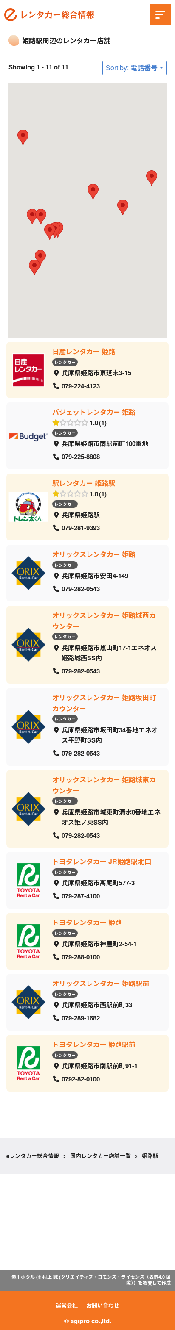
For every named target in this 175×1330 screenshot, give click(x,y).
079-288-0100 (81, 957)
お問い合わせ (102, 1305)
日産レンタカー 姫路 (83, 351)
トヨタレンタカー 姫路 (87, 922)
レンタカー (65, 362)
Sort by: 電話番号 (132, 67)
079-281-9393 (81, 528)
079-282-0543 (81, 589)
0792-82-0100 (81, 1079)
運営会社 (67, 1305)
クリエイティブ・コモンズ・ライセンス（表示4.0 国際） (116, 1280)
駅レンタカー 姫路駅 (83, 483)
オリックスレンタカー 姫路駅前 (100, 983)
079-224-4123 (81, 386)
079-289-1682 (81, 1018)
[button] (50, 232)
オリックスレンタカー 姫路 (93, 554)
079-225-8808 (81, 457)
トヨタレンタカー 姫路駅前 (93, 1044)
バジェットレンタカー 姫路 (93, 412)
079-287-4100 (81, 896)
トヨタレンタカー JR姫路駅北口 (101, 861)
